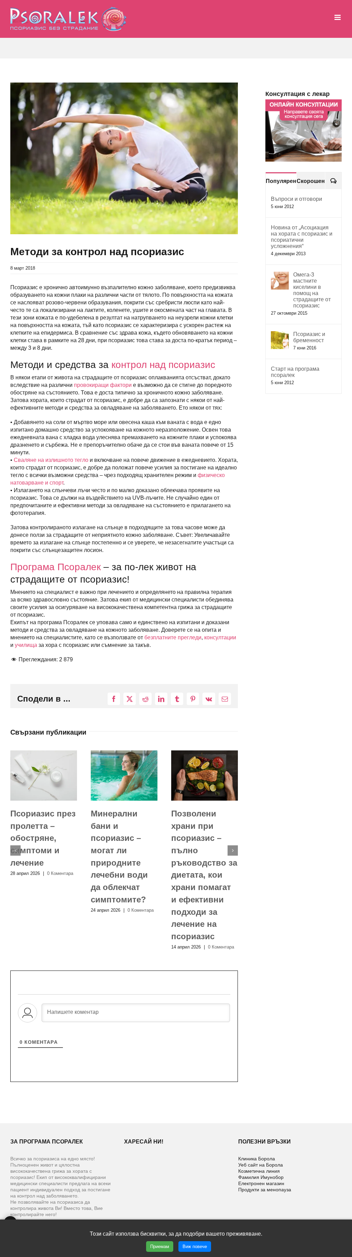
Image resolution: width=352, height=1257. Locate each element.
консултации (220, 637)
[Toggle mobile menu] (338, 17)
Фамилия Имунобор (261, 1177)
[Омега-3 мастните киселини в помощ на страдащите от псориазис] (280, 275)
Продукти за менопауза (264, 1189)
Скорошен (311, 181)
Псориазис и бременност (309, 337)
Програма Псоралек (55, 567)
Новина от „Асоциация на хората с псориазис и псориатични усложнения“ (301, 237)
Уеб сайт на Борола (260, 1165)
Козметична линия (259, 1171)
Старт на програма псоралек (295, 372)
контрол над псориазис (163, 364)
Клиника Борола (256, 1158)
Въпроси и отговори (296, 199)
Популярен (281, 181)
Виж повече (195, 1246)
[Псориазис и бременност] (280, 335)
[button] (15, 850)
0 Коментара (61, 910)
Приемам (159, 1246)
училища (26, 645)
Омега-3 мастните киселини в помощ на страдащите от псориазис (312, 290)
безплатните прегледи (172, 637)
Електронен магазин (261, 1183)
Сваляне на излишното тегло (51, 460)
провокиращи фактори (103, 385)
